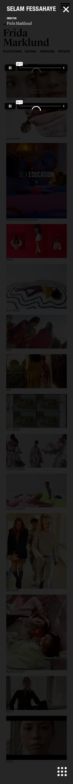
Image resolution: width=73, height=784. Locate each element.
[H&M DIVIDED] (36, 551)
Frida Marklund (19, 23)
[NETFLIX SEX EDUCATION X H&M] (36, 180)
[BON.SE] (36, 693)
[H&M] (36, 332)
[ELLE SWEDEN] (36, 120)
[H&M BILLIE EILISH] (36, 632)
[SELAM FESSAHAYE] (36, 451)
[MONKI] (36, 241)
